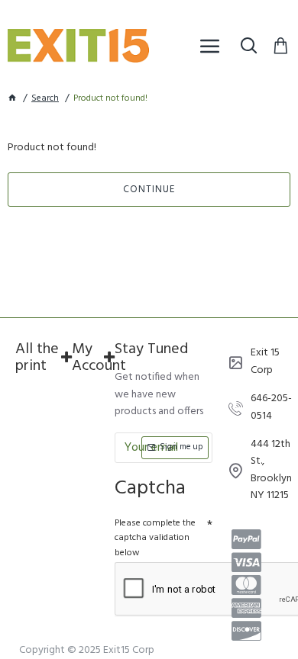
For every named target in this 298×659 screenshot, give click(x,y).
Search (45, 99)
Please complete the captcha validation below (155, 538)
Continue (149, 190)
